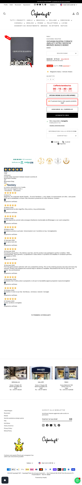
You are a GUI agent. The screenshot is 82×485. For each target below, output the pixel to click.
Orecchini (65, 20)
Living (65, 23)
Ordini (11, 4)
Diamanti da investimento (26, 26)
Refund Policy (8, 431)
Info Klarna (7, 423)
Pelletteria (53, 23)
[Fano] (66, 372)
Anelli (30, 20)
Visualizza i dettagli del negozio (57, 125)
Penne (41, 23)
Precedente (8, 190)
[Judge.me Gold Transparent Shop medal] (41, 161)
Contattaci (62, 135)
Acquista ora (62, 115)
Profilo (6, 4)
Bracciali (41, 20)
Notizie (64, 26)
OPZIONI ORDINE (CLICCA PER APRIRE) (62, 95)
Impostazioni (26, 4)
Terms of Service (8, 425)
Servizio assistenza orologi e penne (14, 418)
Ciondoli (18, 23)
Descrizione (62, 53)
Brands (44, 26)
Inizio (48, 36)
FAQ (5, 420)
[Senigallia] (15, 372)
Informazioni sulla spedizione (62, 131)
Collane (53, 20)
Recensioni (18, 4)
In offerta (54, 26)
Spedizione (49, 60)
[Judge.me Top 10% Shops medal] (66, 161)
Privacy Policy (8, 428)
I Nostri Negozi (8, 410)
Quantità (51, 76)
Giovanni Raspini (54, 39)
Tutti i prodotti (17, 20)
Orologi (30, 23)
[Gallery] (41, 372)
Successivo (17, 190)
